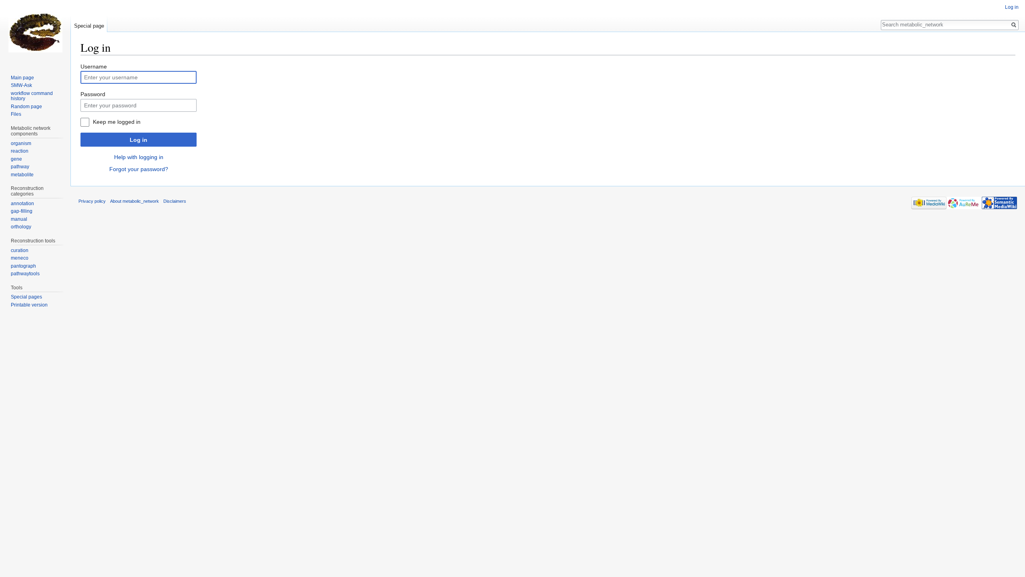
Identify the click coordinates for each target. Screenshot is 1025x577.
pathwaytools (25, 273)
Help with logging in (138, 157)
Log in (138, 140)
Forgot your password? (138, 169)
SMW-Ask (21, 85)
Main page (22, 78)
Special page (89, 26)
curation (19, 250)
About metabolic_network (134, 201)
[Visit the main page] (35, 32)
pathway (20, 166)
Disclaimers (174, 201)
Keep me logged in (117, 122)
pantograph (23, 266)
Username (93, 66)
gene (16, 159)
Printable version (29, 305)
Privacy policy (92, 201)
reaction (19, 151)
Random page (26, 106)
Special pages (26, 297)
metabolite (22, 175)
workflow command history (32, 96)
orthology (21, 227)
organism (21, 143)
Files (16, 114)
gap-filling (21, 211)
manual (19, 219)
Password (92, 94)
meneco (19, 258)
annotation (22, 203)
